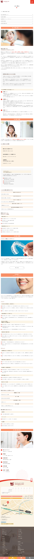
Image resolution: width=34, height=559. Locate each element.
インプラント (5, 548)
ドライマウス (20, 545)
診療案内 (4, 11)
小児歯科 (4, 545)
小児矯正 (19, 544)
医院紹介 (3, 538)
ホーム (1, 11)
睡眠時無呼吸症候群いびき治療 (21, 550)
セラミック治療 (5, 549)
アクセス (19, 529)
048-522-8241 (29, 496)
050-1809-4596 (28, 498)
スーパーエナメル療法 (21, 551)
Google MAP (4, 519)
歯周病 (4, 544)
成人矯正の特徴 (3, 21)
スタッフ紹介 (4, 534)
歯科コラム (20, 536)
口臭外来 (19, 548)
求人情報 (19, 531)
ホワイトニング (5, 552)
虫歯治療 (4, 541)
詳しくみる (17, 267)
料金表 (3, 536)
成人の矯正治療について (4, 14)
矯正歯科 (6, 11)
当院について (4, 531)
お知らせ (19, 534)
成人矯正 (8, 11)
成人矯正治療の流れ (4, 23)
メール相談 (20, 538)
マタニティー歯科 (5, 553)
